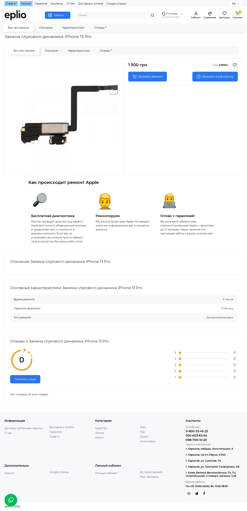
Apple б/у (101, 428)
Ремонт (26, 3)
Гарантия (41, 3)
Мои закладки (149, 476)
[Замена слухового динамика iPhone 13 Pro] (64, 116)
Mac (142, 432)
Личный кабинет (106, 473)
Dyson (144, 436)
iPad (143, 427)
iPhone (99, 433)
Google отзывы (116, 3)
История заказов (151, 472)
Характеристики (73, 27)
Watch (99, 437)
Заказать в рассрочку (218, 76)
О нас (8, 433)
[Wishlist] (235, 65)
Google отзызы (59, 472)
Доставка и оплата (90, 3)
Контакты (57, 3)
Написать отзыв (25, 379)
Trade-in (11, 3)
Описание (46, 27)
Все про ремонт (18, 27)
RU (234, 3)
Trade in (54, 436)
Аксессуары (148, 441)
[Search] (152, 15)
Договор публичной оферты (23, 428)
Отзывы (100, 27)
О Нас (71, 3)
